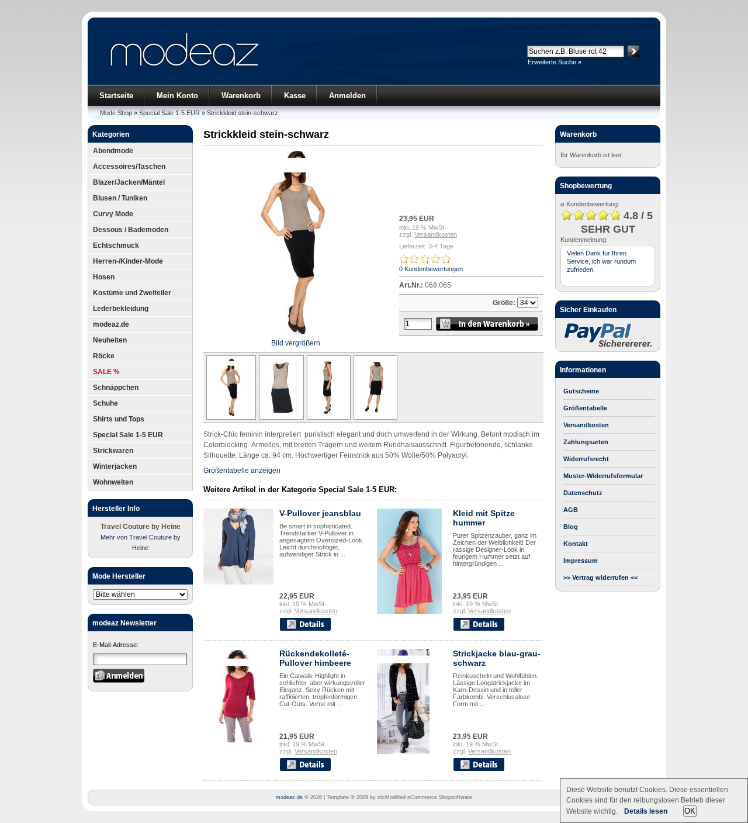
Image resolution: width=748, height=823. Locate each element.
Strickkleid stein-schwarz (242, 112)
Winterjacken (115, 466)
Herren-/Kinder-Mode (128, 261)
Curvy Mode (113, 214)
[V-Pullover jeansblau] (238, 582)
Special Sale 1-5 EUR (169, 112)
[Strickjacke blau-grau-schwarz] (403, 751)
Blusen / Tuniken (120, 198)
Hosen (104, 277)
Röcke (104, 356)
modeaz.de (111, 324)
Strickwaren (113, 451)
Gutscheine (581, 391)
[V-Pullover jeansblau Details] (305, 628)
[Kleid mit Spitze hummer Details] (478, 628)
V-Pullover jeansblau (320, 513)
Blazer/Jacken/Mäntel (129, 182)
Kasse (295, 95)
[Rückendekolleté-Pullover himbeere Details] (305, 769)
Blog (570, 526)
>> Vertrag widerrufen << (600, 577)
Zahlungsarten (585, 441)
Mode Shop (116, 112)
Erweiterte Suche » (554, 61)
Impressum (580, 560)
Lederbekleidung (120, 309)
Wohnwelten (113, 482)
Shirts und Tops (118, 419)
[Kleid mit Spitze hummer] (409, 611)
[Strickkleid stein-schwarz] (229, 417)
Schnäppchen (115, 387)
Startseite (116, 95)
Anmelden (347, 95)
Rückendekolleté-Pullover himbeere (315, 658)
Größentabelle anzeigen (241, 470)
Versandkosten (435, 234)
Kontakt (575, 543)
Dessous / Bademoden (130, 230)
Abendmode (113, 151)
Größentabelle (585, 408)
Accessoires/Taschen (129, 166)
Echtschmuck (116, 245)
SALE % (106, 372)
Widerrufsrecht (586, 458)
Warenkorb (241, 95)
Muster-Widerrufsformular (603, 475)
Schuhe (105, 403)
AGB (570, 509)
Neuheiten (110, 340)
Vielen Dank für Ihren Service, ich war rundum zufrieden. (601, 261)
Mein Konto (177, 95)
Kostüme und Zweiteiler (132, 293)
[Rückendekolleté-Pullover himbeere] (238, 740)
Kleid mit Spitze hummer (484, 518)
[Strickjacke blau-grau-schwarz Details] (478, 769)
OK (689, 811)
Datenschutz (582, 492)
